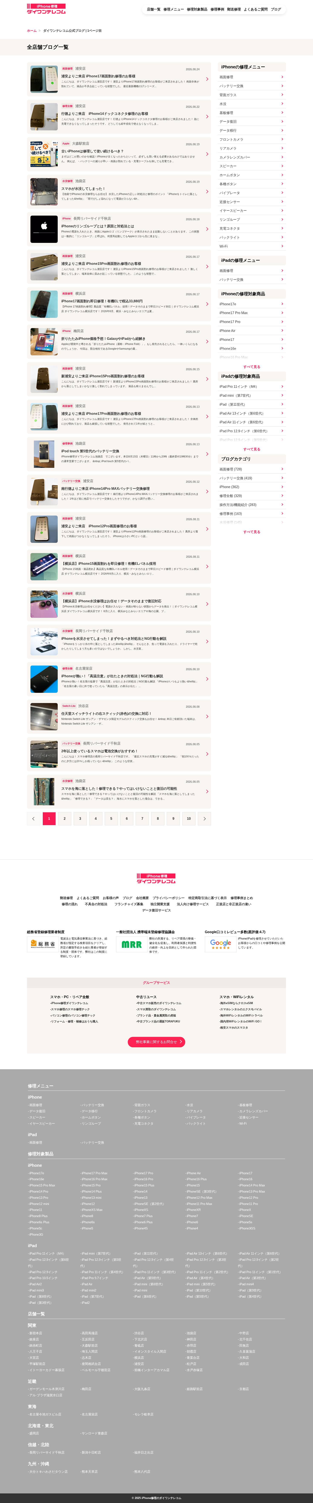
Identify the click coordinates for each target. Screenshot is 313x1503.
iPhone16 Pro (143, 1179)
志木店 (86, 1357)
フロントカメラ (231, 139)
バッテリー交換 (231, 86)
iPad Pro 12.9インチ (43, 1272)
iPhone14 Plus (92, 1191)
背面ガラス (228, 95)
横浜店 (139, 1357)
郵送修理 (234, 9)
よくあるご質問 (256, 9)
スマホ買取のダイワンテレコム (156, 1009)
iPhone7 (192, 1216)
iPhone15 (193, 1185)
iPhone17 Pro (230, 322)
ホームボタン (230, 175)
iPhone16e (228, 348)
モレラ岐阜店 (144, 1414)
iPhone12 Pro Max (199, 1197)
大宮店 (34, 1357)
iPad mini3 (36, 1290)
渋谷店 (139, 1333)
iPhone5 (87, 1228)
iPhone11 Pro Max (199, 1204)
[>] (204, 818)
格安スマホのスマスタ (234, 1027)
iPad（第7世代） (94, 1296)
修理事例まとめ (242, 898)
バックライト (230, 237)
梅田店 (86, 1389)
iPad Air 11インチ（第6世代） (242, 422)
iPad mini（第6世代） (149, 1284)
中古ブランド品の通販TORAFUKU (158, 1021)
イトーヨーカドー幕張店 (47, 1370)
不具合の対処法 (96, 904)
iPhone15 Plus (144, 1185)
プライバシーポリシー (169, 898)
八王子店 (35, 1351)
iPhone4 (192, 1228)
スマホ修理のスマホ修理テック (70, 1009)
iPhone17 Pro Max (234, 313)
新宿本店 (35, 1333)
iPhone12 (88, 1204)
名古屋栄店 (90, 1414)
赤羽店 (191, 1345)
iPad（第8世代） (41, 1296)
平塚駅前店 (37, 1364)
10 (189, 818)
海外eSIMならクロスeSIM (236, 1003)
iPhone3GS (247, 1228)
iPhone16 (245, 1179)
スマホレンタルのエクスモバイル (241, 1009)
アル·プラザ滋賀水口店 (45, 1395)
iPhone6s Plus (39, 1222)
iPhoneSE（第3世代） (202, 1191)
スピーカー (228, 166)
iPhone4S (141, 1228)
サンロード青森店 (94, 1433)
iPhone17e (228, 304)
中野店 (244, 1333)
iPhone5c (35, 1228)
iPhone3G (36, 1234)
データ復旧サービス (156, 910)
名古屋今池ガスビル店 (45, 1414)
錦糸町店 (35, 1345)
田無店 (244, 1345)
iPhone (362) (229, 487)
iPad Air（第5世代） (148, 1278)
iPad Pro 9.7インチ (95, 1278)
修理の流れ (70, 904)
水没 (223, 104)
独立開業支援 (160, 904)
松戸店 (191, 1364)
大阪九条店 (142, 1389)
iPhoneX (245, 1210)
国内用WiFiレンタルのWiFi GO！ (241, 1021)
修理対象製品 (197, 9)
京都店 (244, 1389)
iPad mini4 (246, 1284)
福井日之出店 (144, 1452)
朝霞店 (191, 1351)
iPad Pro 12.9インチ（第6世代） (244, 431)
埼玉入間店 (90, 1351)
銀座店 (34, 1339)
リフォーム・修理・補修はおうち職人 (74, 1021)
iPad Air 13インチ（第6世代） (242, 413)
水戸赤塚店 (195, 1370)
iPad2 (86, 1302)
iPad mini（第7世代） (236, 395)
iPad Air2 (35, 1284)
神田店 (191, 1339)
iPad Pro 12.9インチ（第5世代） (244, 440)
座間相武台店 (91, 1364)
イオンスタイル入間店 (150, 1351)
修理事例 (217, 9)
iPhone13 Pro (38, 1197)
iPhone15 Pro (91, 1185)
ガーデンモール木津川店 (47, 1389)
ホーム (32, 30)
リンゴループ (230, 219)
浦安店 (139, 1364)
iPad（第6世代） (146, 1296)
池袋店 (191, 1333)
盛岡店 (34, 1433)
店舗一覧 (154, 9)
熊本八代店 (142, 1471)
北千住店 (245, 1339)
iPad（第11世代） (233, 404)
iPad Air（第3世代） (253, 1278)
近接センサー (230, 202)
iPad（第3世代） (41, 1302)
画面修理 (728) (231, 469)
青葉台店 (193, 1357)
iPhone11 (35, 1210)
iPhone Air (227, 331)
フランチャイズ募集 (129, 904)
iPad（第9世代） (251, 1290)
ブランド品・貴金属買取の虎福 (156, 1015)
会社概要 (142, 898)
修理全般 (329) (231, 496)
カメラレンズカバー (235, 157)
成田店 (244, 1364)
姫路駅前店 (195, 1389)
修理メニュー (174, 9)
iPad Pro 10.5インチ (43, 1278)
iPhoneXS (141, 1210)
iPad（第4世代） (251, 1296)
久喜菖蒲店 (247, 1351)
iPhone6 (192, 1222)
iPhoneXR (194, 1210)
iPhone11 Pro (248, 1204)
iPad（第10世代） (199, 1290)
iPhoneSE (246, 1216)
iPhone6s (88, 1222)
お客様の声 (111, 898)
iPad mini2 (89, 1290)
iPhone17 (227, 340)
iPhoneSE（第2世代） (150, 1204)
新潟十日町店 (91, 1452)
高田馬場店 (90, 1333)
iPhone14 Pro (38, 1191)
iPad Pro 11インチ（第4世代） (103, 1272)
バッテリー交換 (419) (236, 478)
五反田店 (88, 1339)
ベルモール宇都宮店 (96, 1370)
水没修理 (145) (231, 522)
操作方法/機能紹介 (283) (238, 505)
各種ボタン (228, 184)
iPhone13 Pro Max (252, 1191)
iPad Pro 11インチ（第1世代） (261, 1272)
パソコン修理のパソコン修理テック (73, 1015)
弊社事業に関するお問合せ (156, 1042)
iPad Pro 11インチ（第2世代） (208, 1272)
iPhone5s (245, 1222)
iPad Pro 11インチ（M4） (239, 386)
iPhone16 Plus (197, 1179)
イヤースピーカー (233, 210)
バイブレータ (230, 193)
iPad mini (140, 1290)
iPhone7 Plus (143, 1216)
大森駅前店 (90, 1345)
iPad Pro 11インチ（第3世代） (156, 1272)
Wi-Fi (224, 246)
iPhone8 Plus (38, 1216)
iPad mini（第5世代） (202, 1284)
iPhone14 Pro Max (252, 1185)
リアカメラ (228, 148)
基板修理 (226, 113)
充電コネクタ (230, 228)
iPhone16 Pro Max (234, 357)
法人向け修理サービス (193, 904)
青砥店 (139, 1345)
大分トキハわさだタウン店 (48, 1471)
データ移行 (228, 130)
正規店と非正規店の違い (233, 904)
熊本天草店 (90, 1471)
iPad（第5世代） (199, 1296)
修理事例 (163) (231, 514)
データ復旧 (228, 121)
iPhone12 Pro (248, 1197)
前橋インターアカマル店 (151, 1370)
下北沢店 (140, 1339)
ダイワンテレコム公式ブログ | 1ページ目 (72, 30)
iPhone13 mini (91, 1197)
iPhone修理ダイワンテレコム (69, 1003)
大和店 (244, 1357)
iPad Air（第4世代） (201, 1278)
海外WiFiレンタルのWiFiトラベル (241, 1015)
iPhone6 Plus (143, 1222)
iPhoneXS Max (92, 1210)
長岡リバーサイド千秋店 (47, 1452)
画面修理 (226, 77)
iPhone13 (140, 1197)
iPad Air (87, 1284)
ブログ (276, 9)
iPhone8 (87, 1216)
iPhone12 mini (39, 1204)
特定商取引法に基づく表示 (207, 898)
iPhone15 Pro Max (42, 1185)
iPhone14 (140, 1191)
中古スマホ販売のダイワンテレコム (159, 1003)
